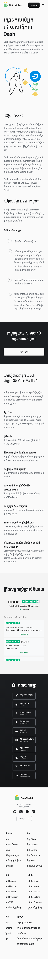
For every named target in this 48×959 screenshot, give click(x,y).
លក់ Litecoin (11, 886)
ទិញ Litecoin (32, 844)
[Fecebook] (27, 812)
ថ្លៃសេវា (8, 933)
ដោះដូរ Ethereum (35, 902)
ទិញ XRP (31, 860)
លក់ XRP (9, 902)
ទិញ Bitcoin (32, 839)
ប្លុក (7, 938)
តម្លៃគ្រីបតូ (9, 866)
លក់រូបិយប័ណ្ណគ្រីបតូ (13, 907)
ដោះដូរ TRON (34, 891)
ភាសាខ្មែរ (21, 819)
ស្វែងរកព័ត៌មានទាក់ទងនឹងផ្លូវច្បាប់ (29, 938)
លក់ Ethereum (12, 897)
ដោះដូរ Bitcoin (34, 881)
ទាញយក (34, 5)
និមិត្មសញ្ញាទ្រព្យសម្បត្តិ (25, 944)
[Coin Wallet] (13, 5)
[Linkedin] (33, 812)
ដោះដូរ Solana (34, 897)
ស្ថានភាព (9, 928)
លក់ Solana (11, 891)
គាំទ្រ (7, 922)
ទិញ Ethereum (33, 855)
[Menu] (43, 5)
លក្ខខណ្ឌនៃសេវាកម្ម (24, 922)
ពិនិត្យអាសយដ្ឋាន (12, 855)
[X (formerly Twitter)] (21, 812)
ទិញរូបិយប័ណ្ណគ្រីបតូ (34, 866)
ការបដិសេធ (21, 933)
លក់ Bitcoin (11, 881)
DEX (8, 850)
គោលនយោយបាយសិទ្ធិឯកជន (28, 928)
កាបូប (8, 839)
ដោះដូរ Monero (34, 886)
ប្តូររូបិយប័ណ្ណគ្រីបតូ (35, 907)
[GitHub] (14, 812)
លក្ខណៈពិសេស (12, 844)
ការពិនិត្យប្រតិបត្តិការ (13, 860)
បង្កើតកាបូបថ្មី (24, 351)
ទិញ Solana (32, 850)
